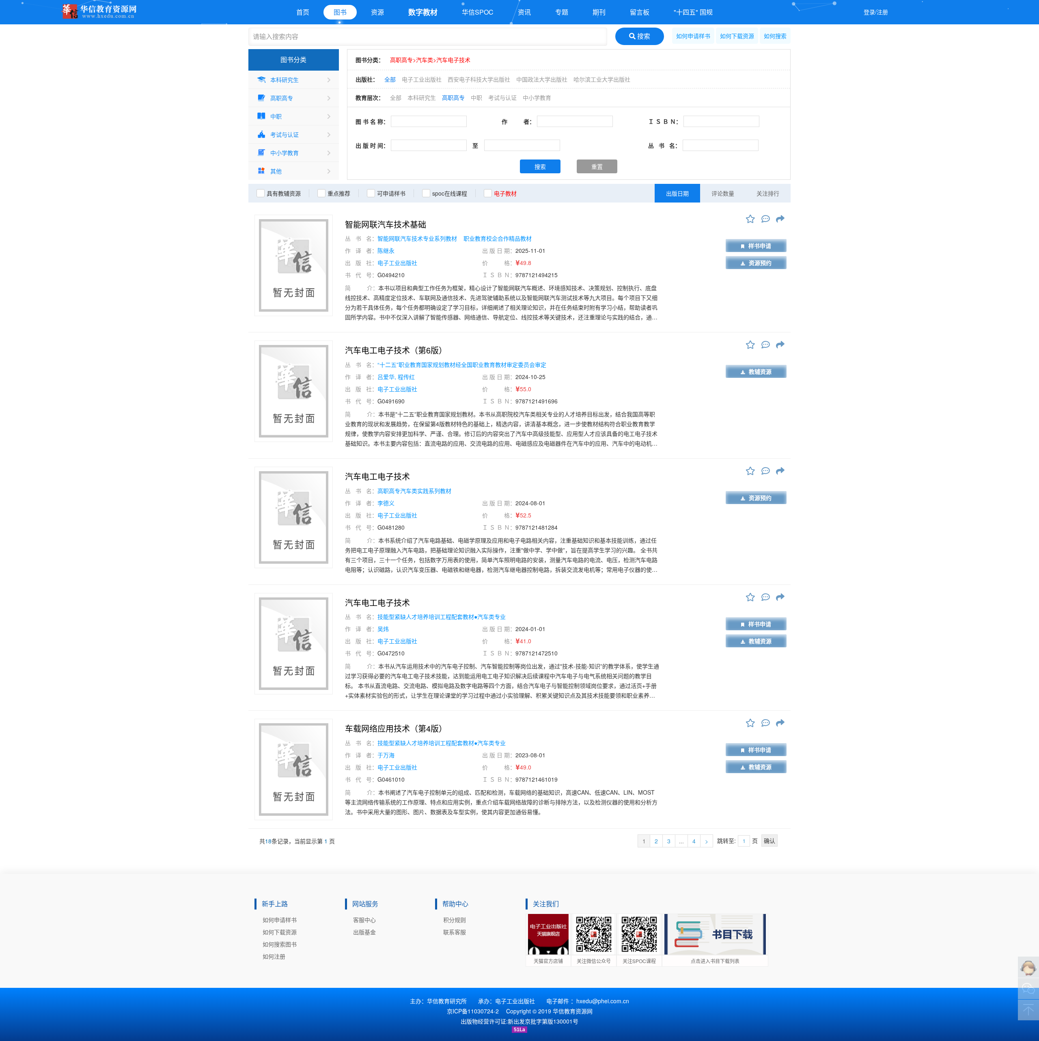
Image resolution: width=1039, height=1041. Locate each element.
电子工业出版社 (422, 79)
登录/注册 (876, 12)
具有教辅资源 (284, 193)
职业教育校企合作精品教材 (497, 238)
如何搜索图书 (280, 944)
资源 (377, 12)
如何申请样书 (693, 36)
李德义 (385, 503)
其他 (276, 171)
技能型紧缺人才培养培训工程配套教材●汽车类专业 (441, 616)
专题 (561, 12)
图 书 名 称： (372, 121)
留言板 (639, 12)
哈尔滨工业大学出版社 (601, 79)
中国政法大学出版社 (541, 79)
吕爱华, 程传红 (396, 377)
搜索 (643, 36)
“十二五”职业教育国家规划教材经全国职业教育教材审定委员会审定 (461, 364)
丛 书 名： (664, 145)
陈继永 (385, 250)
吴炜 (383, 629)
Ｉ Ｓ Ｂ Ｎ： (664, 121)
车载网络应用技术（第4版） (396, 728)
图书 (340, 12)
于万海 (385, 755)
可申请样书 (391, 193)
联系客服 (454, 932)
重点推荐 (339, 193)
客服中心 (364, 920)
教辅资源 (760, 371)
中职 (276, 116)
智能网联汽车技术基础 (385, 224)
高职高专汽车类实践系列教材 (414, 491)
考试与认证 (284, 134)
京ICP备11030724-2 (473, 1011)
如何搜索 (775, 36)
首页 (302, 12)
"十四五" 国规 (693, 12)
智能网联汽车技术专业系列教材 (418, 238)
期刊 (599, 12)
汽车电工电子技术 (377, 476)
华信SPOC (478, 12)
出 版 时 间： (372, 145)
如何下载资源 (737, 36)
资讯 (524, 12)
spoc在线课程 (449, 193)
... (681, 841)
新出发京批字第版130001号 (543, 1021)
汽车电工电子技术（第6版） (396, 350)
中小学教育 (284, 153)
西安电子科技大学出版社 (479, 79)
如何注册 (274, 956)
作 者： (518, 121)
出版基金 (364, 932)
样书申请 (759, 245)
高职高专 (281, 98)
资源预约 (760, 263)
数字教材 (423, 12)
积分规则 (454, 920)
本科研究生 (284, 79)
